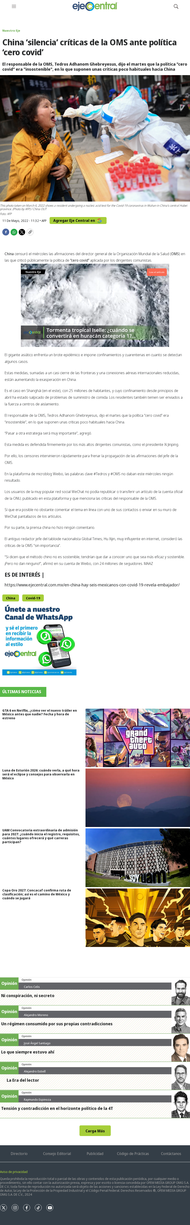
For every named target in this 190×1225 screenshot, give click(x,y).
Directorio (19, 1153)
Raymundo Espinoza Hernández (37, 1101)
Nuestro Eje (11, 30)
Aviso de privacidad (14, 1172)
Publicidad (95, 1153)
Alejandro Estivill (35, 1071)
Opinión (27, 979)
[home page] (95, 6)
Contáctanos (171, 1153)
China (10, 598)
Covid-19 (33, 598)
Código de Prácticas (133, 1153)
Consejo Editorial (57, 1153)
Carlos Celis (32, 987)
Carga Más (95, 1130)
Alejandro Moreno (36, 1015)
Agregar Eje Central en (74, 220)
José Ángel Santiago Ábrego (37, 1045)
